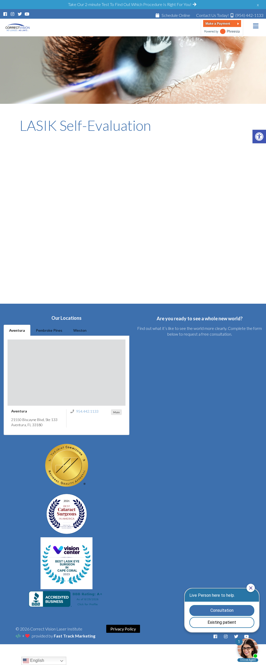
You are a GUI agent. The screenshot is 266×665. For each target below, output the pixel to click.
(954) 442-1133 (229, 15)
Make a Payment (217, 23)
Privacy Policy (123, 628)
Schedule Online (175, 15)
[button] (259, 136)
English (36, 660)
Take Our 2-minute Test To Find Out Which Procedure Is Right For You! (130, 4)
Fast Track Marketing (74, 635)
